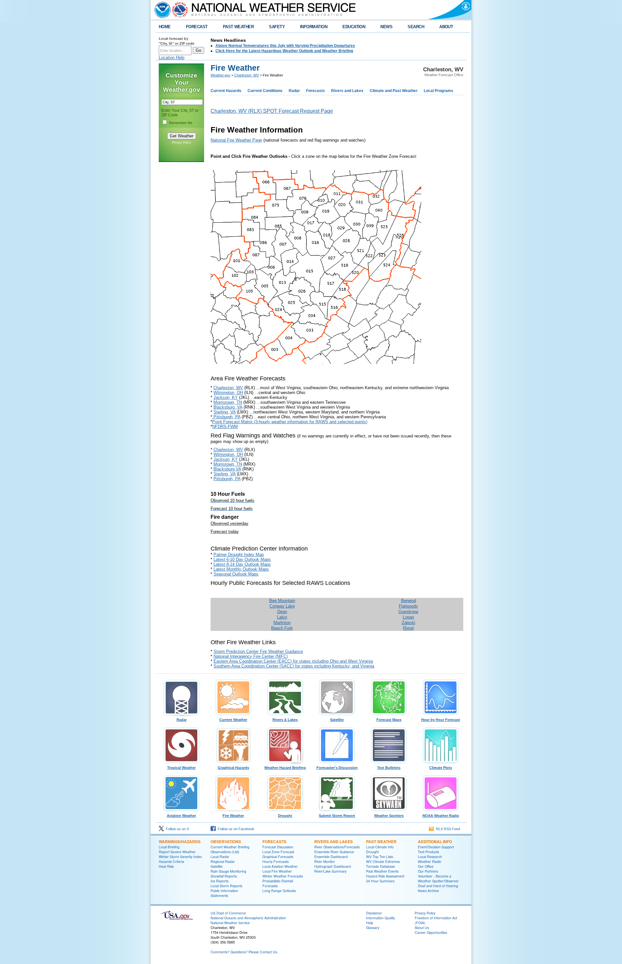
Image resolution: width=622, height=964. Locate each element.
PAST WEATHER (238, 26)
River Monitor (324, 861)
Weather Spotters (389, 816)
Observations (226, 841)
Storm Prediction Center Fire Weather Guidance (258, 651)
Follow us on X (176, 829)
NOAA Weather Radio (440, 816)
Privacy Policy (181, 142)
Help (369, 922)
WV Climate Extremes (383, 861)
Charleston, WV (246, 75)
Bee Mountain (282, 600)
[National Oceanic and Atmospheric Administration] (161, 9)
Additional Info (435, 841)
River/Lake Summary (330, 871)
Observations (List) (225, 851)
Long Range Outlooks (279, 890)
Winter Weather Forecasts (282, 876)
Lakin (282, 617)
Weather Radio (429, 861)
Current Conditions (265, 90)
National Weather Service (230, 922)
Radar (294, 90)
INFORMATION (313, 26)
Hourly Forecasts (275, 861)
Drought (285, 816)
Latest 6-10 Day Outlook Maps (242, 559)
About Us (422, 927)
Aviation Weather (181, 816)
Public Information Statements (224, 893)
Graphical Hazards (233, 768)
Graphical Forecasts (277, 856)
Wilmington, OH (228, 392)
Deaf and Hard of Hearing (438, 885)
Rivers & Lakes (285, 720)
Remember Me (180, 123)
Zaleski (408, 622)
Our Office (425, 866)
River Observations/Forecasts (337, 846)
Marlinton (282, 622)
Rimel (408, 628)
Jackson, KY (225, 397)
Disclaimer (374, 913)
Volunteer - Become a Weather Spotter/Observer (438, 878)
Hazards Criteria (171, 861)
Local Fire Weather (277, 871)
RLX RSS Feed (447, 829)
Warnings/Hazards (180, 841)
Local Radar (220, 856)
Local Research (430, 856)
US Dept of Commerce (228, 913)
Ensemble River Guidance (334, 851)
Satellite (337, 720)
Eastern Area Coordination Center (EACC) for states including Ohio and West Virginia (293, 661)
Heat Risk (166, 866)
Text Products (428, 851)
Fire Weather (233, 816)
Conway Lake (282, 606)
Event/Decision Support (436, 846)
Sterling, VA (224, 412)
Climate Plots (440, 768)
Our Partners (428, 871)
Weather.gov (220, 75)
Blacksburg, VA (227, 407)
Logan (408, 617)
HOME (165, 26)
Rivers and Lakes (347, 90)
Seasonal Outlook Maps (236, 574)
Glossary (372, 927)
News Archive (428, 890)
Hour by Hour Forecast (440, 720)
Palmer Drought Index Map (238, 554)
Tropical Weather (181, 768)
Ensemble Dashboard (331, 856)
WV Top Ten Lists (379, 856)
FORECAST (197, 26)
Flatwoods (408, 606)
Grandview (408, 611)
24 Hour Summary (380, 880)
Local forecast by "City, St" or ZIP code (176, 41)
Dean (282, 611)
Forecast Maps (388, 720)
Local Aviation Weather (280, 866)
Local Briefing (169, 846)
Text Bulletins (388, 768)
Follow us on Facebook (235, 829)
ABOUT (446, 26)
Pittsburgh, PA (226, 416)
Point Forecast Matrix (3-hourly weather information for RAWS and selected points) (289, 421)
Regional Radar (223, 861)
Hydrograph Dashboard (332, 866)
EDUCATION (353, 26)
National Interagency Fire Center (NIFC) (250, 656)
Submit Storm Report (337, 816)
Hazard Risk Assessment (385, 876)
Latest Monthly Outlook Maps (241, 569)
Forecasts (315, 90)
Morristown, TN (227, 402)
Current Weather (233, 720)
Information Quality (380, 917)
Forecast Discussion (277, 846)
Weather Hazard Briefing (285, 768)
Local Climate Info (380, 846)
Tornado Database (380, 866)
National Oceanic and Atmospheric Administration (248, 917)
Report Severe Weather (177, 851)
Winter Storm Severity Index (180, 856)
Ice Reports (219, 880)
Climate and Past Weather (394, 90)
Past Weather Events (382, 871)
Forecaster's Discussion (337, 768)
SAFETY (277, 26)
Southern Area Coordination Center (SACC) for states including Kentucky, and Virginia (293, 666)
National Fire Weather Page (236, 140)
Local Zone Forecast (278, 851)
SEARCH (416, 26)
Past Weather (381, 841)
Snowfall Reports (224, 876)
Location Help (171, 57)
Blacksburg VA (227, 469)
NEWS (386, 26)
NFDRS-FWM (225, 426)
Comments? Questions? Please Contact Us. (244, 951)
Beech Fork (282, 628)
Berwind (408, 600)
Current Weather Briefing (230, 846)
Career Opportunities (431, 932)
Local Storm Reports (226, 885)
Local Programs (438, 90)
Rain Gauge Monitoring (228, 871)
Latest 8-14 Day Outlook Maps (242, 564)
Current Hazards (226, 90)
